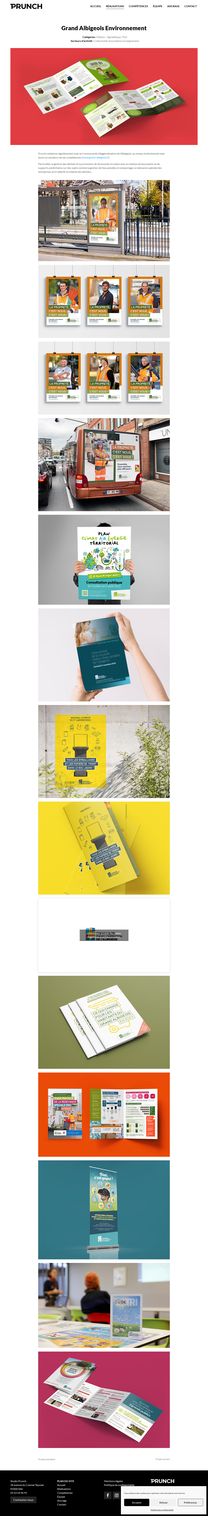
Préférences (190, 1502)
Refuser (163, 1502)
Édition (101, 36)
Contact (190, 6)
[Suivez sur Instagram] (116, 1495)
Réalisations (115, 6)
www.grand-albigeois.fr (96, 157)
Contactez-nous (23, 1500)
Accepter (137, 1502)
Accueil (95, 6)
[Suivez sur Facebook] (107, 1495)
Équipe (157, 6)
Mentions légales (113, 1481)
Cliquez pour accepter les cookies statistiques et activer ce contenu (104, 935)
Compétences (138, 6)
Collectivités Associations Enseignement (116, 40)
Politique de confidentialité (162, 1510)
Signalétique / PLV (117, 36)
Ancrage (173, 6)
